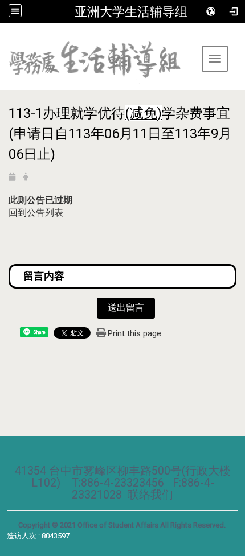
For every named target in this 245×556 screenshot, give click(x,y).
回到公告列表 (36, 212)
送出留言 (126, 307)
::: (4, 36)
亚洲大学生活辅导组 (131, 11)
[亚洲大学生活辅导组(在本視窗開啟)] (100, 65)
